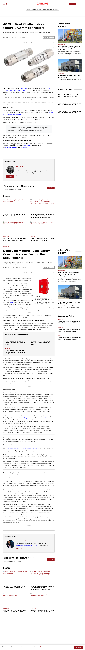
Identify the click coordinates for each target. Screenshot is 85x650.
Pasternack (24, 88)
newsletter (27, 145)
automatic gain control (26, 418)
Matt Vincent (6, 37)
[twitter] (29, 42)
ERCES (11, 302)
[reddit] (31, 42)
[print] (54, 42)
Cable (35, 13)
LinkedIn (8, 147)
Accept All (78, 647)
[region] (42, 647)
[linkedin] (26, 42)
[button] (4, 4)
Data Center (28, 13)
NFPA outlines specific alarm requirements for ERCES (22, 448)
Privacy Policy (43, 646)
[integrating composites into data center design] (70, 65)
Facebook (23, 147)
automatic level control (45, 418)
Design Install (43, 13)
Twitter (14, 147)
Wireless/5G (6, 20)
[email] (33, 42)
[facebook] (24, 42)
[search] (7, 4)
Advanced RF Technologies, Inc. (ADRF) (27, 545)
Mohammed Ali (7, 267)
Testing (51, 13)
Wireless (57, 13)
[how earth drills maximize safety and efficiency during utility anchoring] (70, 36)
